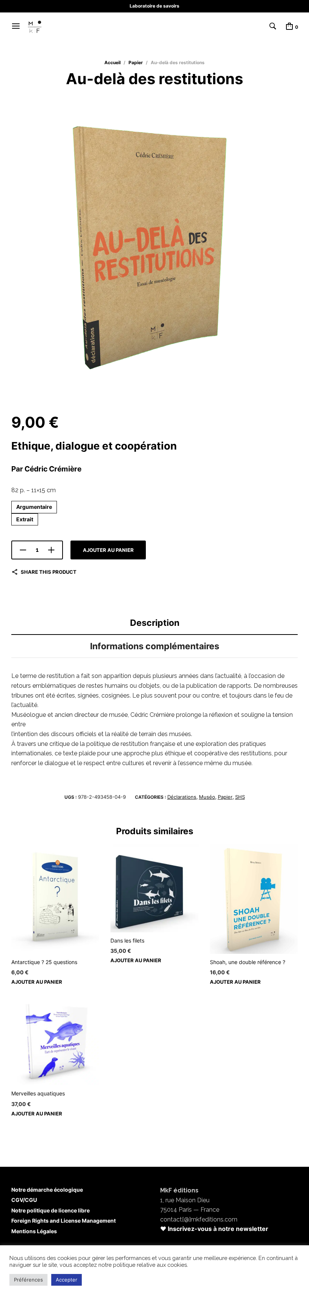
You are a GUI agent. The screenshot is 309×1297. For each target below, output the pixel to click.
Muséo (207, 797)
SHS (240, 797)
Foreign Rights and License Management (63, 1220)
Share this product (48, 572)
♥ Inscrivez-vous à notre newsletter (214, 1228)
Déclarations (181, 797)
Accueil (112, 62)
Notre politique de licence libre (50, 1210)
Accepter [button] (66, 1280)
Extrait (24, 519)
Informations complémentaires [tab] (154, 646)
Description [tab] (154, 623)
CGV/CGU (24, 1200)
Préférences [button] (28, 1280)
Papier (135, 62)
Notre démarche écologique (47, 1189)
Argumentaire (34, 507)
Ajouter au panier (108, 550)
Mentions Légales (34, 1231)
